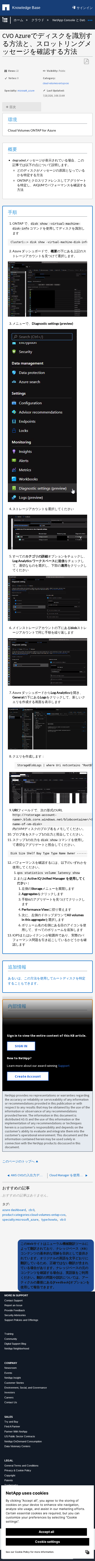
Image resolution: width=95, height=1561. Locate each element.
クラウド (38, 20)
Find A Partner (12, 1426)
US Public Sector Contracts (19, 1436)
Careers (9, 1397)
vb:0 (63, 1219)
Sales (8, 1416)
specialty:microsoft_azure (20, 1219)
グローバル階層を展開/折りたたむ (7, 20)
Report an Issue (13, 1305)
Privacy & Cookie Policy (17, 1470)
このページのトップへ (18, 1161)
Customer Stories (14, 1382)
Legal (8, 1460)
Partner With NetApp (15, 1431)
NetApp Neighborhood (16, 1348)
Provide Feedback (14, 1310)
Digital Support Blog (15, 1343)
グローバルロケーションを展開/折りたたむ (90, 19)
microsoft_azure (26, 90)
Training (8, 1333)
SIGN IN (21, 1046)
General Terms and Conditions (21, 1465)
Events (8, 1373)
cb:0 (31, 1210)
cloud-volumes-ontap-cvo (56, 83)
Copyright (9, 1475)
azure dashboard (14, 1210)
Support (63, 1066)
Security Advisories (15, 1315)
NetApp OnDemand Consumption (23, 1441)
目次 (12, 107)
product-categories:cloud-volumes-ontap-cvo (33, 1215)
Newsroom (10, 1367)
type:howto (49, 1219)
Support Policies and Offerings (21, 1320)
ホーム (19, 20)
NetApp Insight (12, 1377)
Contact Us (10, 1402)
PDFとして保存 (86, 61)
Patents (8, 1480)
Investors (9, 1392)
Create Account (28, 1076)
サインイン (85, 8)
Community (10, 1338)
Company (10, 1363)
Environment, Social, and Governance (25, 1387)
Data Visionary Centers (17, 1446)
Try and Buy (11, 1421)
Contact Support (13, 1300)
